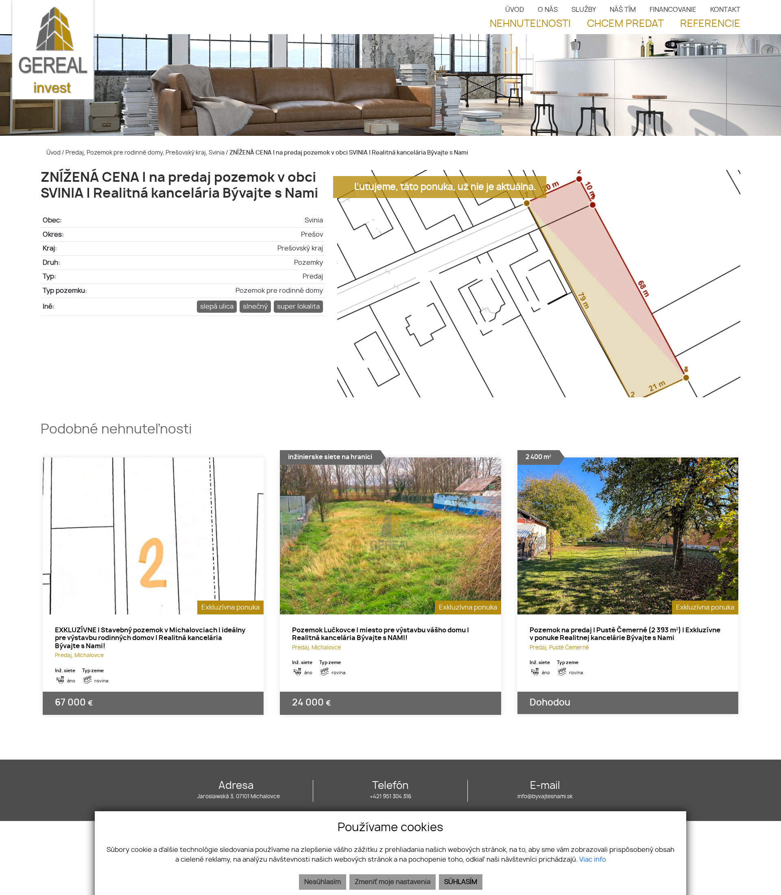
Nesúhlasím (322, 882)
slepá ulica (216, 306)
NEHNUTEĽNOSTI (530, 24)
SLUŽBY (584, 10)
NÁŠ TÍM (623, 10)
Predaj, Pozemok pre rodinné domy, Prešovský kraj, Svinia (145, 153)
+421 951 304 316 (390, 796)
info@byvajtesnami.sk (545, 796)
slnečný (255, 306)
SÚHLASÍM (460, 882)
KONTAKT (725, 10)
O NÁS (548, 10)
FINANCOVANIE (673, 10)
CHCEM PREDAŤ (625, 24)
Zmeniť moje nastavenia (392, 882)
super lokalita (298, 306)
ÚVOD (514, 10)
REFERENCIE (710, 24)
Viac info (592, 859)
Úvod (53, 153)
